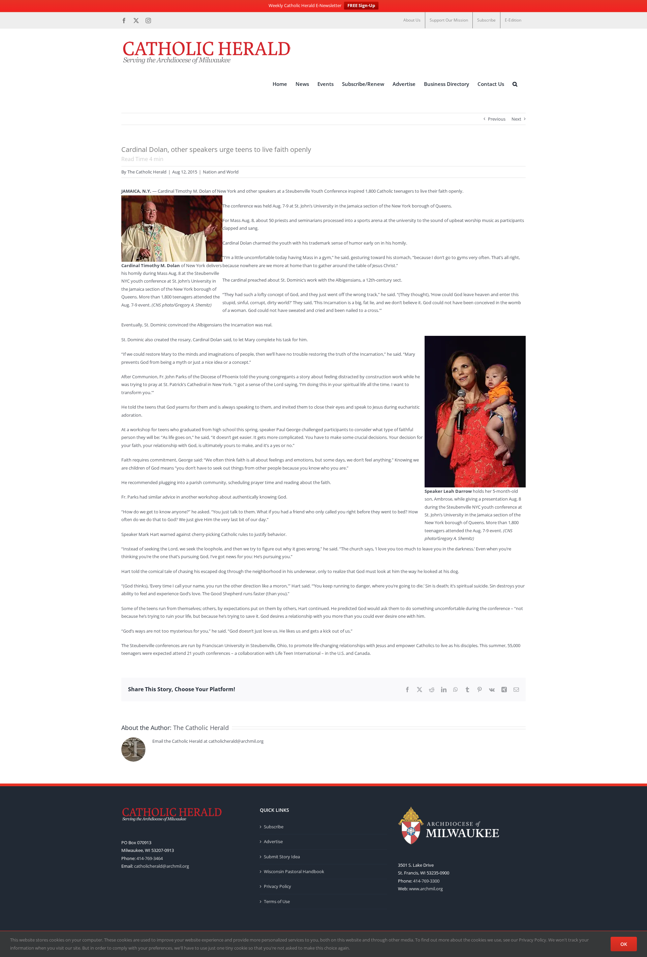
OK (623, 944)
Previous (496, 119)
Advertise (273, 841)
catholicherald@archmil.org (161, 866)
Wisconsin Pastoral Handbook (294, 871)
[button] (515, 83)
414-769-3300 (426, 881)
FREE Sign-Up (361, 5)
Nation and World (221, 172)
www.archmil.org (426, 889)
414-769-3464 (149, 858)
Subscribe (273, 827)
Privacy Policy (277, 886)
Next (516, 119)
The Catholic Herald (146, 172)
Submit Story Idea (282, 857)
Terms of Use (277, 901)
